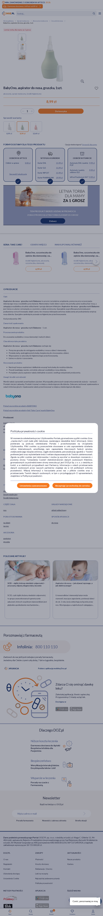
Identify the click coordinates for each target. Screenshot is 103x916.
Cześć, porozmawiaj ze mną (85, 901)
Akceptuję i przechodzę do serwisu (72, 485)
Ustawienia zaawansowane (33, 485)
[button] (98, 899)
